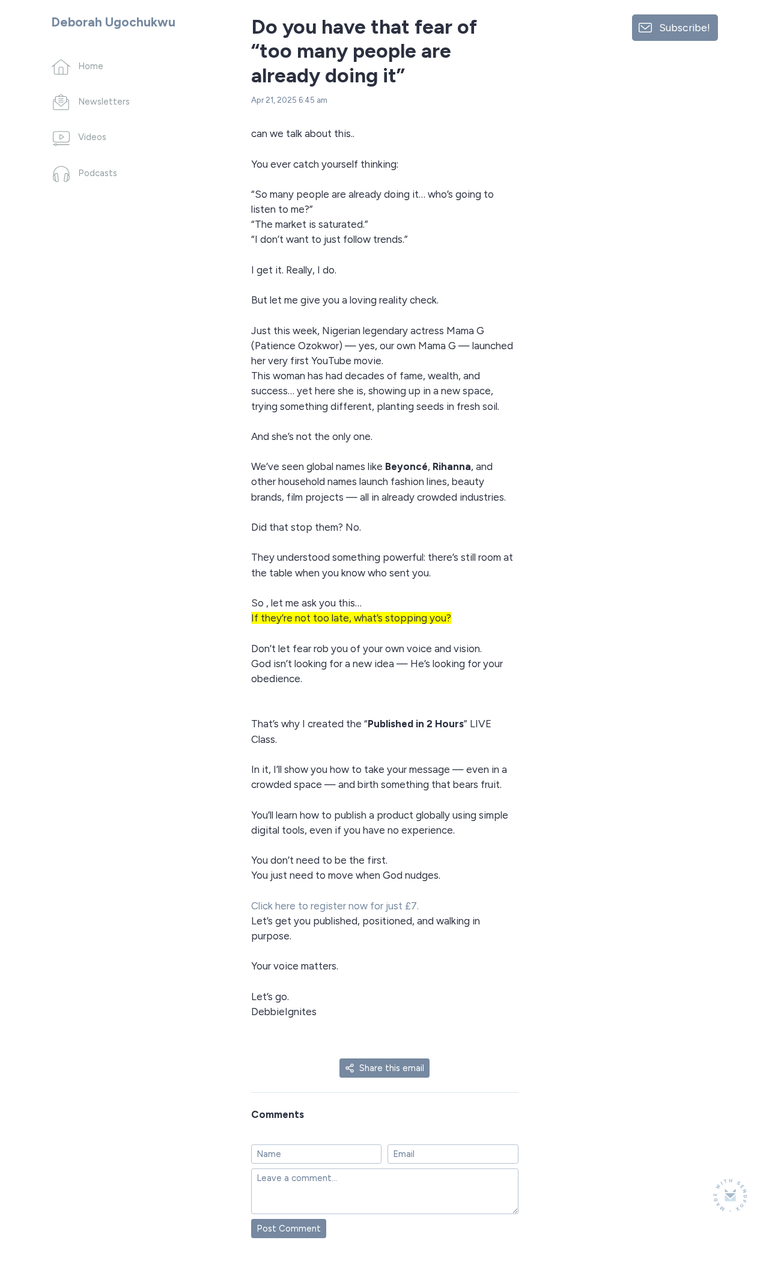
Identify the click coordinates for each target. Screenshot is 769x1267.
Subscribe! (684, 27)
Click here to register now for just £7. (335, 906)
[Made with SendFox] (730, 1195)
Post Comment (289, 1228)
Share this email (391, 1068)
